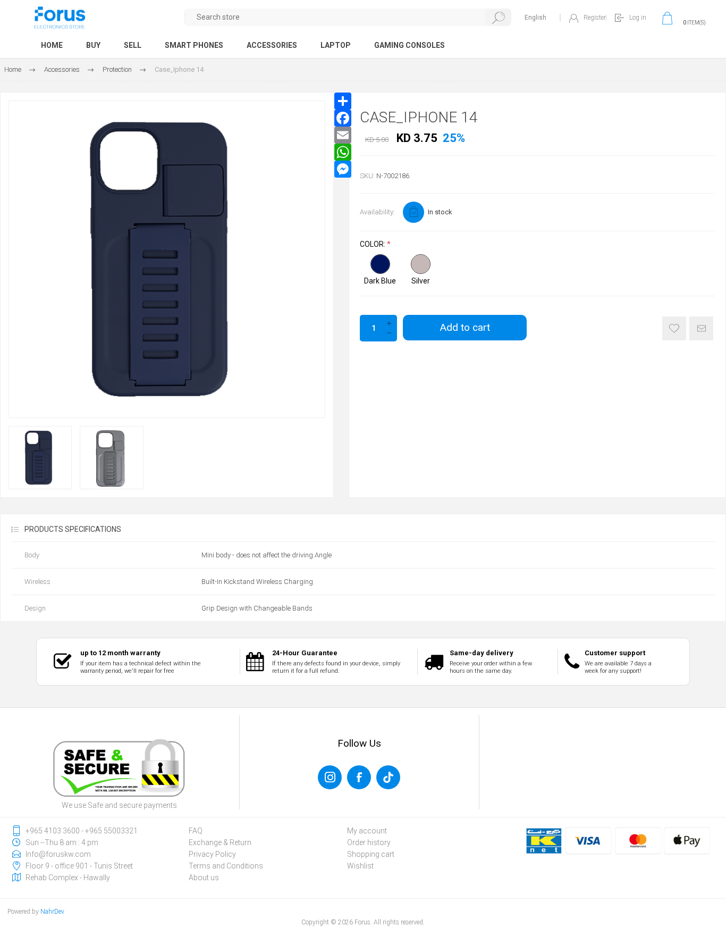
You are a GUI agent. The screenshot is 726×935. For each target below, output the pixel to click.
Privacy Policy (212, 854)
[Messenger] (342, 169)
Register (595, 17)
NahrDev (52, 911)
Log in (637, 17)
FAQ (195, 831)
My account (367, 831)
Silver (420, 281)
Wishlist (360, 866)
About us (204, 877)
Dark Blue (380, 281)
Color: (373, 244)
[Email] (342, 135)
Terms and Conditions (226, 866)
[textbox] (348, 17)
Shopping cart (370, 854)
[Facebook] (342, 118)
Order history (369, 842)
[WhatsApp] (342, 152)
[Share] (342, 101)
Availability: (377, 212)
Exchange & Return (220, 842)
